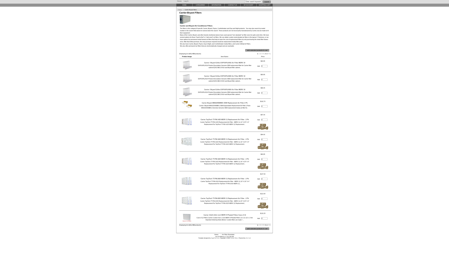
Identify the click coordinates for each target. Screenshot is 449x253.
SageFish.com (215, 238)
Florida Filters (234, 238)
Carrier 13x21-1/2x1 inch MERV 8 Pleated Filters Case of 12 (225, 215)
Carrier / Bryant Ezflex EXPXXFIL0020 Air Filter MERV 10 (224, 76)
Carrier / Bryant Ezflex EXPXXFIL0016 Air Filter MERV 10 (224, 63)
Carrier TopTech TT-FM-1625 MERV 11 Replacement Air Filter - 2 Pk (225, 159)
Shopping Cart (264, 5)
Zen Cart (248, 238)
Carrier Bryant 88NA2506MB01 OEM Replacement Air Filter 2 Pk (225, 103)
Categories (200, 5)
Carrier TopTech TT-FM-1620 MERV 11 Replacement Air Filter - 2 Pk (225, 139)
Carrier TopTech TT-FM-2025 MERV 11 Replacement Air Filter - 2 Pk (225, 198)
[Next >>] (267, 53)
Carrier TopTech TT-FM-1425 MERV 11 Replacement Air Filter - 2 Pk (225, 119)
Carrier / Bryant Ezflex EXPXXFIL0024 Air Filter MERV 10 (224, 89)
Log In (186, 1)
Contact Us (232, 5)
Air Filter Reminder (228, 234)
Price (263, 56)
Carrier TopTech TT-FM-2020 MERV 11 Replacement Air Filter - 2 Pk (225, 179)
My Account (248, 5)
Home (179, 1)
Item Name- (225, 56)
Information (216, 5)
